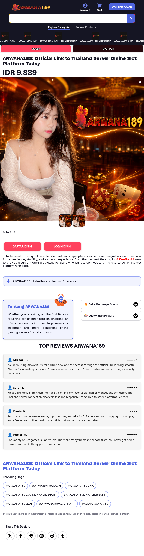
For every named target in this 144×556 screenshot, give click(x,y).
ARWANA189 (125, 259)
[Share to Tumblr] (62, 535)
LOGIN (36, 48)
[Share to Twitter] (10, 535)
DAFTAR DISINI (22, 246)
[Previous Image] (3, 149)
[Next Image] (141, 149)
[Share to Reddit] (52, 535)
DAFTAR (108, 48)
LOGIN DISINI (62, 246)
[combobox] (68, 18)
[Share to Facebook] (20, 535)
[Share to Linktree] (31, 535)
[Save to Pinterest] (41, 535)
